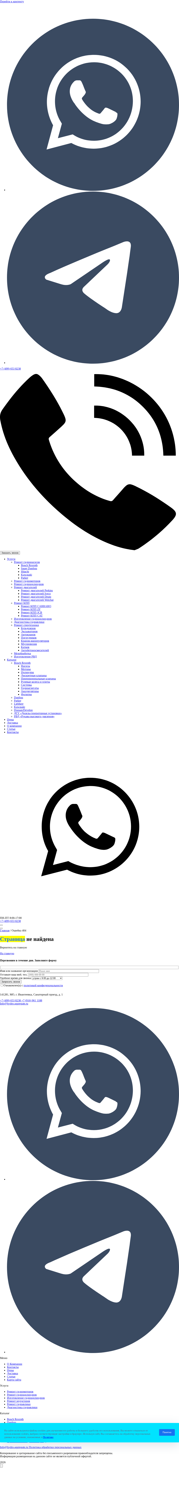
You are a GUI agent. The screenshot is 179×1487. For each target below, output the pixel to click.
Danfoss (18, 697)
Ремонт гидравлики (19, 1404)
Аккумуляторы (30, 691)
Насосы (25, 666)
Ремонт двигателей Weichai (37, 599)
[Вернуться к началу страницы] (1, 1466)
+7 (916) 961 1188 (32, 1000)
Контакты (13, 732)
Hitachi (25, 571)
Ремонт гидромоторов (27, 581)
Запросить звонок (10, 981)
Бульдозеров (28, 628)
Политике (48, 1437)
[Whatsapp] (93, 189)
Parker (24, 577)
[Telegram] (93, 362)
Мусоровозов (29, 643)
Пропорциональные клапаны (38, 678)
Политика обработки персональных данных (55, 1447)
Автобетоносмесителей (35, 650)
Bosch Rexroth (29, 565)
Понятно (167, 1432)
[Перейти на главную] (29, 14)
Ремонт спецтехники (26, 625)
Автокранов (28, 634)
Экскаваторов (29, 631)
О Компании (14, 1363)
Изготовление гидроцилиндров (33, 618)
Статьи (11, 728)
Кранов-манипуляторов (35, 640)
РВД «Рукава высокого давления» (34, 716)
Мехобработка (22, 653)
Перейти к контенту (12, 1)
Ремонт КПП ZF (31, 609)
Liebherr (18, 703)
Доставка (12, 722)
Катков (25, 647)
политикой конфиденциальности (43, 985)
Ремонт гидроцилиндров (29, 584)
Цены (10, 719)
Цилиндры (27, 672)
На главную (7, 953)
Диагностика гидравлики (29, 621)
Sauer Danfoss (29, 568)
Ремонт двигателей (25, 587)
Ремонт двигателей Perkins (37, 590)
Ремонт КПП (22, 603)
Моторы (26, 669)
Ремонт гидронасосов (27, 562)
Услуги (11, 558)
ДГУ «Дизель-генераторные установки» (38, 713)
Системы (26, 684)
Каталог (12, 659)
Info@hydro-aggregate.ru (14, 1003)
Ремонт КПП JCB (31, 612)
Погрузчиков (29, 637)
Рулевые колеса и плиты (35, 681)
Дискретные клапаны (34, 675)
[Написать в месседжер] (89, 914)
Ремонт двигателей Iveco (36, 593)
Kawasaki (26, 574)
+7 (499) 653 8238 (10, 921)
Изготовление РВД (25, 656)
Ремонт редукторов (18, 1401)
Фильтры (26, 694)
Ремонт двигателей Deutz (36, 596)
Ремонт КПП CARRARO (36, 606)
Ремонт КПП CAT (32, 615)
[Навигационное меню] (1, 925)
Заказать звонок (10, 553)
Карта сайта (14, 1379)
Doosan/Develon (23, 710)
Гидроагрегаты (30, 688)
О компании (14, 725)
